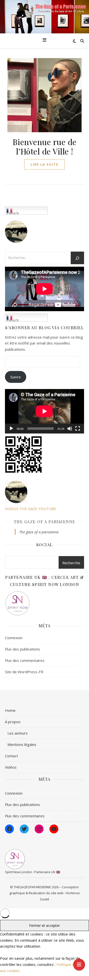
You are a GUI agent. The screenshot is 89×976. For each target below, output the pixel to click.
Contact (11, 755)
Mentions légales (21, 744)
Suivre (15, 376)
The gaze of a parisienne (44, 521)
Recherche (71, 562)
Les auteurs (17, 733)
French (12, 213)
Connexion (13, 637)
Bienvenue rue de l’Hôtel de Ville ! (45, 146)
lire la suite (44, 164)
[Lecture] (11, 428)
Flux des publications (22, 649)
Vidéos (11, 767)
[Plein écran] (77, 428)
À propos (13, 721)
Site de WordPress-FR (24, 671)
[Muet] (69, 428)
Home (10, 710)
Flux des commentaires (24, 660)
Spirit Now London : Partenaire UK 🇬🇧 (32, 872)
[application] (44, 411)
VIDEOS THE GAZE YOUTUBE (30, 508)
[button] (44, 454)
